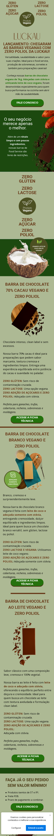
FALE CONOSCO (27, 102)
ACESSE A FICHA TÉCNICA (27, 419)
